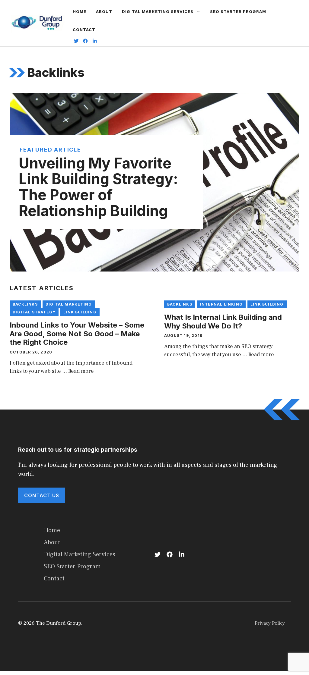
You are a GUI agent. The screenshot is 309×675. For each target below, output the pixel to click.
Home (79, 11)
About (104, 11)
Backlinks (25, 304)
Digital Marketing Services (157, 11)
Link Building (80, 312)
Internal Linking (221, 304)
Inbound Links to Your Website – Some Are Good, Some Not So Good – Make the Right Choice (77, 334)
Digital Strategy (34, 312)
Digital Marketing (69, 304)
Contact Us (41, 495)
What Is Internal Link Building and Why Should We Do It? (223, 321)
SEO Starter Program (238, 11)
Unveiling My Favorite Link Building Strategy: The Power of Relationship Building (98, 187)
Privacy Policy (270, 623)
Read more (81, 371)
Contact (84, 29)
